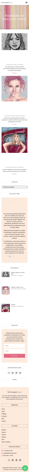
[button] (26, 2)
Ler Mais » (14, 73)
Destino (13, 304)
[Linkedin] (16, 372)
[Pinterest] (20, 372)
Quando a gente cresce (17, 287)
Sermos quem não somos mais (18, 273)
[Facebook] (12, 372)
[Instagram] (8, 372)
